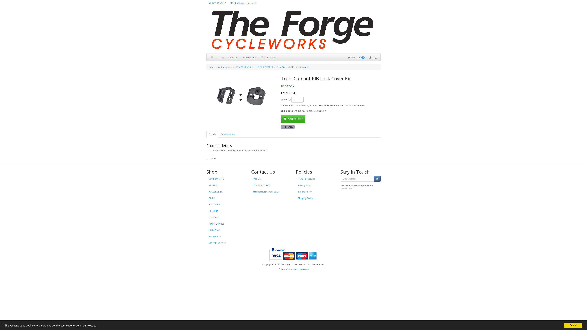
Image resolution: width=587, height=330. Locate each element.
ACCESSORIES (216, 191)
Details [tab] (212, 134)
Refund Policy (305, 191)
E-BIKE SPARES (265, 67)
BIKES (212, 198)
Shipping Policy (305, 198)
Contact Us (269, 57)
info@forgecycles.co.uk (267, 191)
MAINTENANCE (216, 223)
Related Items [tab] (228, 134)
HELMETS (213, 210)
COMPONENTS (243, 67)
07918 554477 (219, 3)
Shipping (285, 110)
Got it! (573, 325)
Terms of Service (306, 178)
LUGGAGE (214, 217)
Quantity (286, 99)
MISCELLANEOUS (217, 243)
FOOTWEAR (215, 204)
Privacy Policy (305, 185)
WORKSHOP (215, 236)
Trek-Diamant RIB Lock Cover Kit (292, 67)
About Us (232, 57)
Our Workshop (249, 57)
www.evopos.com (300, 269)
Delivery (285, 105)
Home (212, 67)
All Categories (225, 67)
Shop (221, 57)
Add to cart (295, 119)
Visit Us (257, 178)
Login (375, 57)
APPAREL (213, 185)
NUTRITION (215, 230)
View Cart (357, 57)
